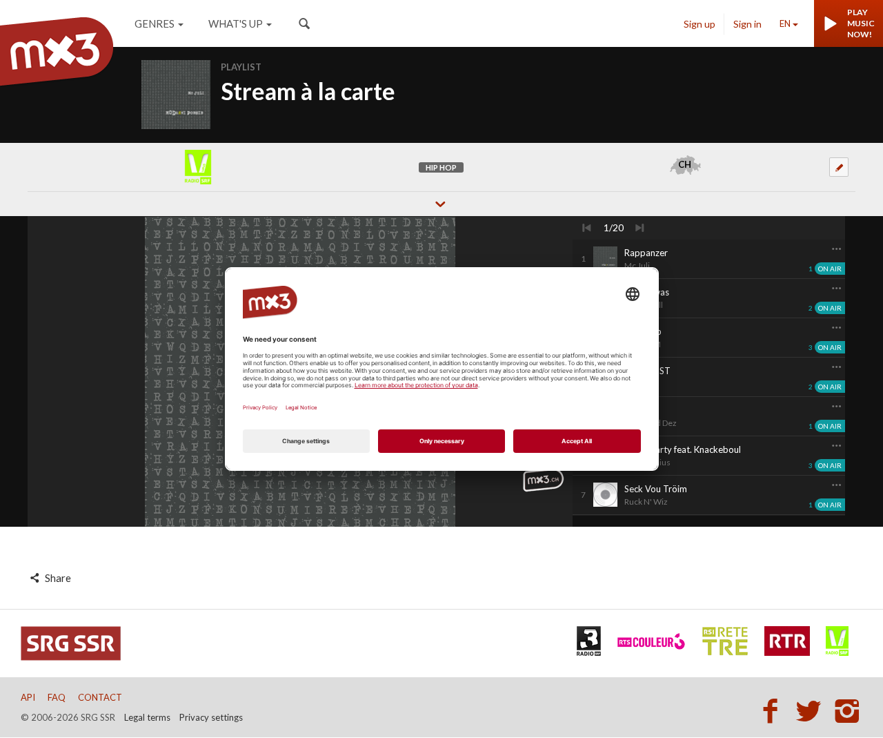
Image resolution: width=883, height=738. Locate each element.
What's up (235, 23)
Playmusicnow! (861, 23)
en (785, 23)
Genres (155, 23)
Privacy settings (211, 717)
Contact (100, 697)
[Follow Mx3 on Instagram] (848, 710)
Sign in (747, 24)
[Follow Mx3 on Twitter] (812, 710)
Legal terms (147, 717)
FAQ (57, 697)
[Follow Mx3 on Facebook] (774, 710)
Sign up (699, 24)
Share (57, 578)
